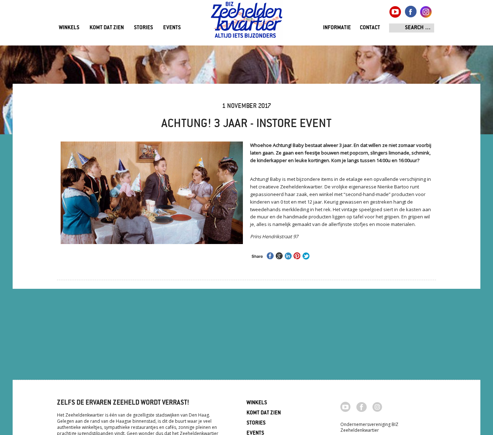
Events (172, 28)
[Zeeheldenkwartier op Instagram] (377, 406)
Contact (370, 28)
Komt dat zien (107, 28)
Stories (143, 28)
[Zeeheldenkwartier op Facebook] (361, 406)
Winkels (69, 28)
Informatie (337, 28)
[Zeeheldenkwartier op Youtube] (345, 406)
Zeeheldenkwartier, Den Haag (246, 22)
